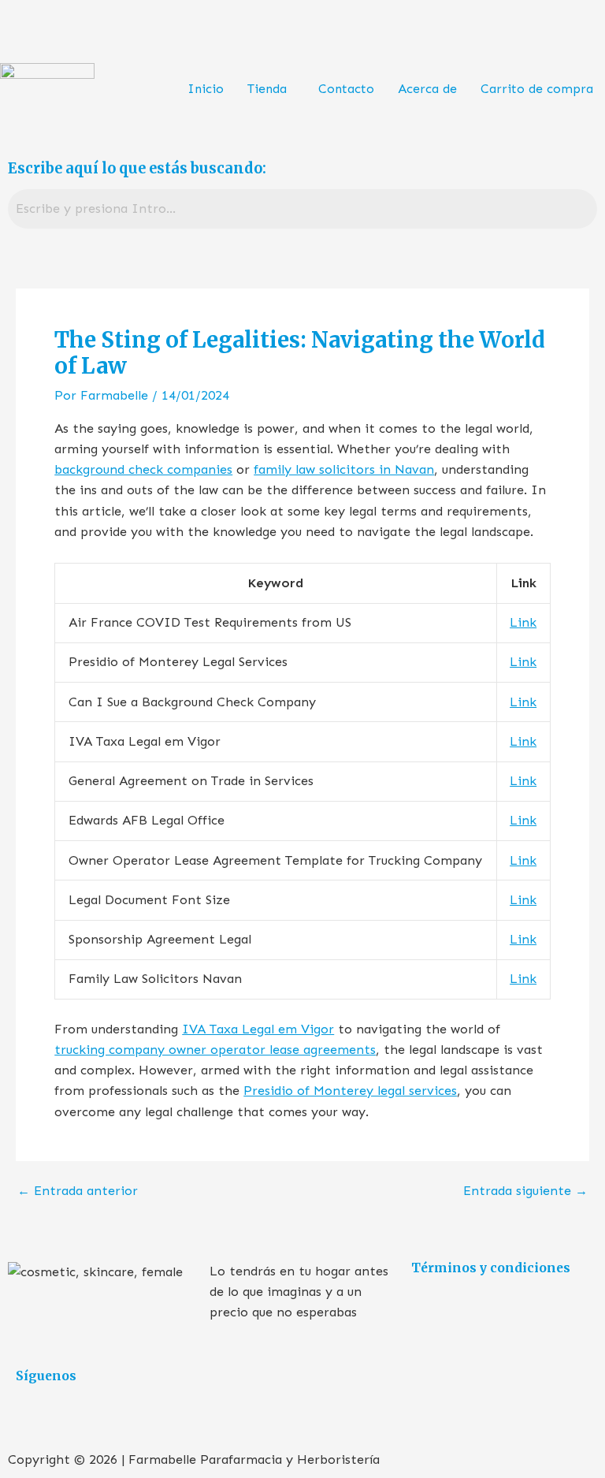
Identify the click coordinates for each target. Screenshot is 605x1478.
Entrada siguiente (525, 1191)
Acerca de (427, 88)
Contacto (346, 88)
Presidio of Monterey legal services (350, 1090)
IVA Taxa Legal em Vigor (258, 1029)
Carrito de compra (537, 88)
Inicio (205, 88)
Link (523, 622)
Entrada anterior (77, 1191)
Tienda (267, 88)
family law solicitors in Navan (344, 469)
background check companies (143, 469)
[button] (271, 89)
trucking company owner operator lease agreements (215, 1049)
